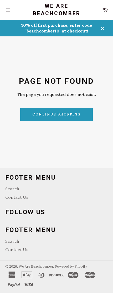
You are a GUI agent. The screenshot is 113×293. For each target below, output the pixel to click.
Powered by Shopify (71, 266)
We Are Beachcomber (56, 9)
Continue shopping (56, 114)
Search (12, 188)
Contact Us (16, 197)
